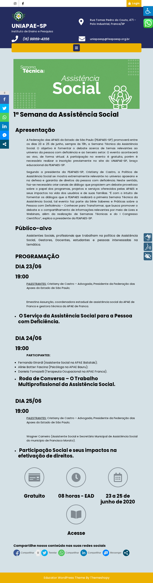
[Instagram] (15, 3)
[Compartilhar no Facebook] (23, 553)
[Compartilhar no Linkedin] (90, 553)
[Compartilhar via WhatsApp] (68, 553)
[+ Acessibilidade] (148, 256)
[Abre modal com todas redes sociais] (126, 553)
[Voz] (148, 247)
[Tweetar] (49, 553)
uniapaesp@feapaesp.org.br (110, 39)
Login (136, 2)
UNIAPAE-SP (29, 26)
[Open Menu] (76, 47)
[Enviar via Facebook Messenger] (112, 553)
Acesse (76, 533)
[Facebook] (23, 3)
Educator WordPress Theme (64, 578)
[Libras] (148, 237)
